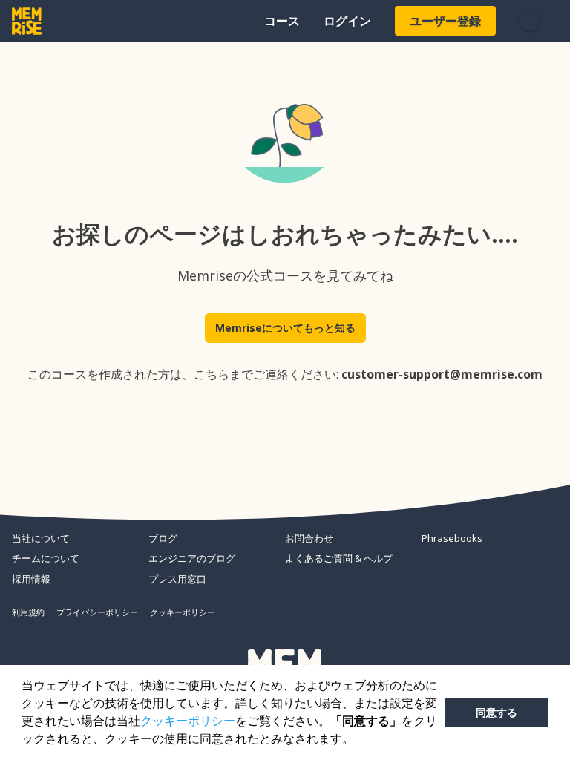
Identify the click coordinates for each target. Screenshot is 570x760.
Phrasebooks (452, 538)
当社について (41, 538)
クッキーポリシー (187, 721)
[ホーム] (27, 21)
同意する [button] (496, 712)
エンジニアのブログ (191, 558)
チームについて (45, 558)
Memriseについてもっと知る (285, 328)
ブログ (162, 538)
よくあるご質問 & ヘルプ (339, 558)
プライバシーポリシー (97, 612)
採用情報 (31, 579)
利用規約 (28, 612)
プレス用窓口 (177, 579)
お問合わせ (309, 538)
